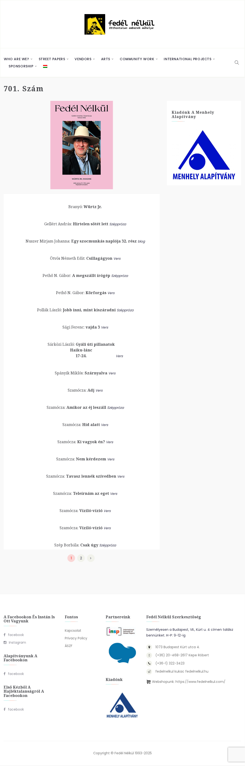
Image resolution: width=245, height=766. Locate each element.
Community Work (137, 59)
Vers (116, 258)
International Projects (187, 59)
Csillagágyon (81, 258)
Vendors (83, 59)
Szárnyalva (81, 373)
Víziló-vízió (81, 510)
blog (141, 241)
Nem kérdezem (81, 459)
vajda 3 (81, 327)
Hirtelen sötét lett (76, 224)
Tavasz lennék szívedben (81, 476)
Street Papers (52, 59)
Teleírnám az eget (81, 493)
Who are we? (16, 59)
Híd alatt (81, 424)
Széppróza (117, 224)
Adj (81, 390)
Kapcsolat (73, 630)
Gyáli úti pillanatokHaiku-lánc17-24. (81, 350)
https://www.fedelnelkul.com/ (200, 681)
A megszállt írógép (76, 275)
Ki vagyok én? (81, 441)
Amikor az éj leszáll (76, 407)
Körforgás (81, 292)
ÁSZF (68, 645)
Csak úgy (76, 545)
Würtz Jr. (85, 206)
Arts (105, 59)
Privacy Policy (76, 638)
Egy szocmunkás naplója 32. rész (81, 241)
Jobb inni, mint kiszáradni (76, 310)
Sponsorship (21, 66)
